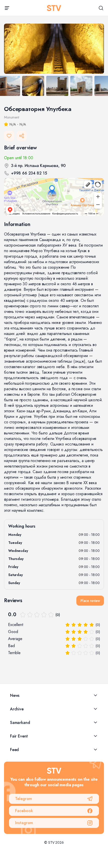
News (14, 695)
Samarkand (20, 722)
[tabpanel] (54, 49)
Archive (17, 709)
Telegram (23, 799)
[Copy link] (22, 136)
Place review (90, 600)
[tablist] (54, 87)
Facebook (24, 811)
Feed (14, 750)
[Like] (9, 136)
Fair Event (19, 736)
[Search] (101, 8)
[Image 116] (54, 49)
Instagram (24, 823)
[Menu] (7, 8)
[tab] (33, 86)
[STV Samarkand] (54, 8)
